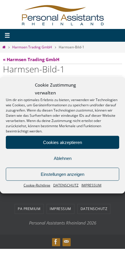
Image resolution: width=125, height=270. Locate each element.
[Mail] (66, 240)
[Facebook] (56, 240)
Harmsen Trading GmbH (32, 47)
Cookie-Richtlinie (37, 185)
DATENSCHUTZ (65, 185)
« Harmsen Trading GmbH (31, 59)
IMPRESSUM (91, 185)
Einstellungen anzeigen (62, 174)
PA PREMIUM (29, 207)
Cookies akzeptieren (62, 142)
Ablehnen (63, 158)
